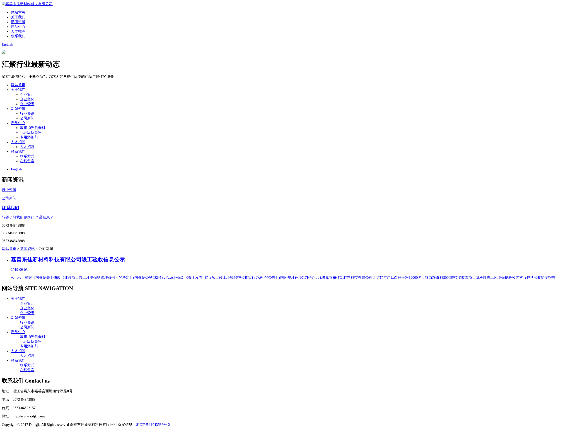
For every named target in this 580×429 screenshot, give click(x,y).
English (7, 44)
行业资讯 (27, 113)
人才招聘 (18, 31)
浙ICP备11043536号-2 (153, 425)
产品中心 (18, 27)
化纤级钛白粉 (31, 132)
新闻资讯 (18, 22)
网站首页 (18, 12)
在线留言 (27, 161)
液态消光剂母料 (32, 128)
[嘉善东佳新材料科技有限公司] (27, 4)
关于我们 (18, 17)
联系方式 (27, 156)
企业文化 (27, 99)
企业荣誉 (27, 104)
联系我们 (18, 36)
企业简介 (27, 94)
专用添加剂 (29, 137)
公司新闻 (27, 118)
